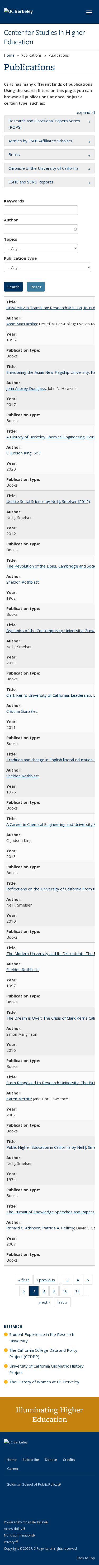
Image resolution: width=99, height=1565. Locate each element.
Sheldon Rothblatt (22, 582)
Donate (51, 1459)
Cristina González (22, 711)
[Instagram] (39, 1451)
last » (64, 1303)
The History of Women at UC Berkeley (44, 1381)
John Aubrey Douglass (26, 388)
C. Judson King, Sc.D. (24, 453)
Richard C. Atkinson (23, 1227)
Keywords (14, 201)
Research (13, 1326)
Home (9, 55)
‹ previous (47, 1281)
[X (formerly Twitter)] (9, 1451)
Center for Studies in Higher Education (44, 37)
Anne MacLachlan (21, 323)
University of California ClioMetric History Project (46, 1369)
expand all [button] (86, 112)
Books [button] (14, 154)
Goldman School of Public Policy (34, 1484)
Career (13, 1468)
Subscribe (30, 1459)
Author (11, 219)
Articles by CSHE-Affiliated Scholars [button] (40, 140)
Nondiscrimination (19, 1535)
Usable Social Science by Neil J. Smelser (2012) (48, 501)
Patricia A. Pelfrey (58, 1227)
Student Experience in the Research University (41, 1337)
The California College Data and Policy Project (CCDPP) (43, 1353)
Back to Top (86, 1558)
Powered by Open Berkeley (26, 1522)
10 (67, 1292)
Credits (69, 1459)
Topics (10, 239)
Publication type (20, 258)
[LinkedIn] (19, 1451)
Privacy (11, 1542)
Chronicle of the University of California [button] (43, 168)
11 (79, 1292)
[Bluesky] (50, 1451)
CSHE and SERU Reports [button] (30, 182)
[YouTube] (29, 1451)
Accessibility (14, 1529)
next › (46, 1303)
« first (25, 1281)
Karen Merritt (18, 1098)
